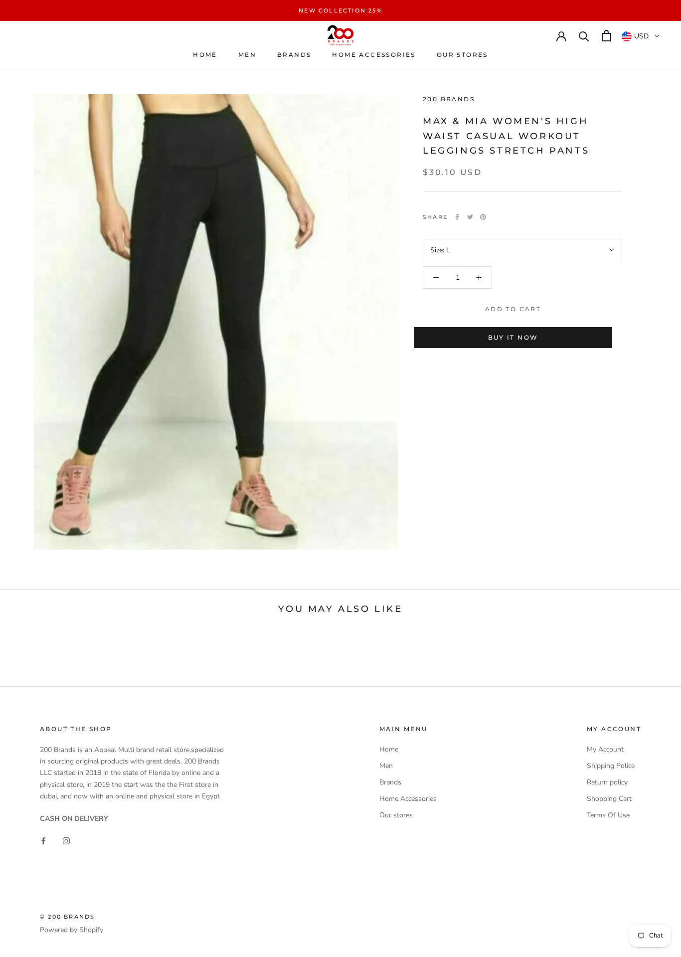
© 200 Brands (67, 916)
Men (247, 54)
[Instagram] (66, 840)
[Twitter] (470, 217)
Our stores (462, 54)
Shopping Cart (609, 798)
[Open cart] (606, 35)
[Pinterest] (483, 217)
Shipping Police (611, 765)
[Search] (584, 35)
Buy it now (513, 337)
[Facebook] (457, 217)
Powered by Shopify (71, 930)
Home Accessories (373, 54)
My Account (605, 749)
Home (205, 54)
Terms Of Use (608, 815)
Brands (294, 54)
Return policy (607, 782)
